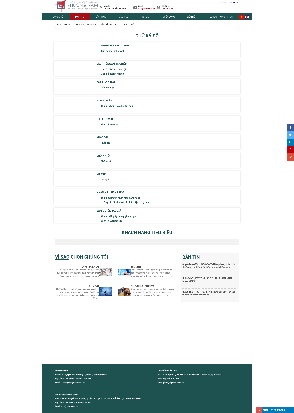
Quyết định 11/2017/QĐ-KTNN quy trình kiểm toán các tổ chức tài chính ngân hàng (208, 279)
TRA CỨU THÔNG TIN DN (220, 16)
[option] (209, 270)
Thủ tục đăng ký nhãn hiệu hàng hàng (120, 197)
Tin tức (144, 16)
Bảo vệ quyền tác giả (111, 220)
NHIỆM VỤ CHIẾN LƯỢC (142, 286)
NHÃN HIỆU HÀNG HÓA (110, 192)
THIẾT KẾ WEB (104, 119)
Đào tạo (123, 16)
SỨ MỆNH (94, 286)
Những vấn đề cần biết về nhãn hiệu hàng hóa (124, 202)
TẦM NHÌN (136, 267)
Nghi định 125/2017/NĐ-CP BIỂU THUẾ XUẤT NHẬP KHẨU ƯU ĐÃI (207, 265)
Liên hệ (191, 16)
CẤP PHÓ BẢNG (105, 82)
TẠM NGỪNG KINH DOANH (112, 45)
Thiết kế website (109, 124)
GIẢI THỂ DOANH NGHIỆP (111, 64)
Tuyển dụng (168, 16)
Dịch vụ (79, 16)
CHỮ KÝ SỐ (128, 25)
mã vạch (104, 179)
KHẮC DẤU (102, 137)
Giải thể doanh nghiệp (112, 73)
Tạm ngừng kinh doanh (112, 50)
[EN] (247, 17)
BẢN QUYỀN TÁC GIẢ (108, 210)
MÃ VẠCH (101, 174)
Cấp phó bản (107, 87)
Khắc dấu (105, 142)
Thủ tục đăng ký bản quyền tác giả (118, 216)
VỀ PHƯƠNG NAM (90, 267)
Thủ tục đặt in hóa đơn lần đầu (116, 106)
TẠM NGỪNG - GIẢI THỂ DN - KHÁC (102, 25)
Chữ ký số (105, 161)
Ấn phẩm (101, 16)
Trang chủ (57, 16)
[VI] (241, 17)
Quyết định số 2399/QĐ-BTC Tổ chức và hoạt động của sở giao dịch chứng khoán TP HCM (209, 293)
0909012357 (167, 8)
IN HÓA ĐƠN (104, 100)
